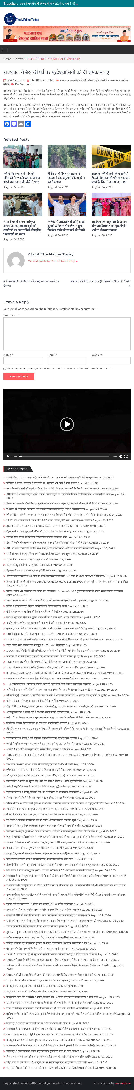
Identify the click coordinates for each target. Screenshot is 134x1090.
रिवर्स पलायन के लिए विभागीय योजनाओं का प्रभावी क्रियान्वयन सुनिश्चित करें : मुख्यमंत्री (46, 600)
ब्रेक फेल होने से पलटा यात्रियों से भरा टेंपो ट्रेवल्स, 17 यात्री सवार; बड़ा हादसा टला (45, 525)
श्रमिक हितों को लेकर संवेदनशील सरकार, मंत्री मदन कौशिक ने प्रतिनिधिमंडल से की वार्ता (47, 842)
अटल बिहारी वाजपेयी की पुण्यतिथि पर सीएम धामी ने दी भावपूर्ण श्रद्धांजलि (39, 848)
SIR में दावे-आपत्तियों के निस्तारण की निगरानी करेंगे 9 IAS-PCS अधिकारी (41, 634)
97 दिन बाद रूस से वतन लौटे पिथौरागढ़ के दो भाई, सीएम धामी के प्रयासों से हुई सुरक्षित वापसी (49, 1002)
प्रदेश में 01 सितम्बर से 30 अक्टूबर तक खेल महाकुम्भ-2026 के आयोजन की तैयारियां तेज (48, 717)
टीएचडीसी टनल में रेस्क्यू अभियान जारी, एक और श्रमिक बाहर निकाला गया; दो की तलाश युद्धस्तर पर (52, 864)
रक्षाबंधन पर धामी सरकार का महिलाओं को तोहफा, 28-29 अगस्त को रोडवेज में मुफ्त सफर (47, 678)
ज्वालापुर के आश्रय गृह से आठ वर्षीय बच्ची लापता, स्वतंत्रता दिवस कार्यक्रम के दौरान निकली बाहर (50, 831)
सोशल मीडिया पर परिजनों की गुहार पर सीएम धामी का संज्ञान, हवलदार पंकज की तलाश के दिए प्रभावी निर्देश (55, 803)
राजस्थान (114, 80)
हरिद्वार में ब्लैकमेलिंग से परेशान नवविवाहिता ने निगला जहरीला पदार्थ (36, 606)
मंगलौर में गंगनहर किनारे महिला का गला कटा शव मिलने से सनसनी (36, 723)
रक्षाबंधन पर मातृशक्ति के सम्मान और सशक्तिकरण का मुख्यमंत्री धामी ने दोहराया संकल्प (109, 226)
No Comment (23, 84)
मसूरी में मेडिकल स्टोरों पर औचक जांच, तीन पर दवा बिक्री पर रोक (36, 991)
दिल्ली (83, 80)
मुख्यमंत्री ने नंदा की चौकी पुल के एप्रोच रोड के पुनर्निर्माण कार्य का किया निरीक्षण (42, 1051)
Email (52, 355)
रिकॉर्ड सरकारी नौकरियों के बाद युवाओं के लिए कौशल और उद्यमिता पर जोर (40, 797)
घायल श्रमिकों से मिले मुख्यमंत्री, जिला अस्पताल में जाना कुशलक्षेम (36, 926)
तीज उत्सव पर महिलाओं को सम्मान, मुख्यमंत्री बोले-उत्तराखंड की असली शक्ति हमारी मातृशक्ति (48, 1056)
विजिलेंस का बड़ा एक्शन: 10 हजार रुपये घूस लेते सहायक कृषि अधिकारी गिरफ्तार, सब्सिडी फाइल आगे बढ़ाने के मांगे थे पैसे (61, 728)
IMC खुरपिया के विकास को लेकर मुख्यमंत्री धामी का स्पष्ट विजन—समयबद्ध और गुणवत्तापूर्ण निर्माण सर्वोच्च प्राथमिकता (60, 754)
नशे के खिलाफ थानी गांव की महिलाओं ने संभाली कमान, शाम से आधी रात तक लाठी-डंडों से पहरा (21, 178)
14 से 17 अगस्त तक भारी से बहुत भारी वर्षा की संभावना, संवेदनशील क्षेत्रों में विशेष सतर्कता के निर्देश (51, 954)
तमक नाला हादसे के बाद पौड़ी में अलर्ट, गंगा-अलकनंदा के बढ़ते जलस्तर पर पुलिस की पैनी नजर (49, 1034)
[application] (67, 424)
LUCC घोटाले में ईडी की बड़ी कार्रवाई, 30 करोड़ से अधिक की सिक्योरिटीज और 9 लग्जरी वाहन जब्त (52, 650)
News (63, 80)
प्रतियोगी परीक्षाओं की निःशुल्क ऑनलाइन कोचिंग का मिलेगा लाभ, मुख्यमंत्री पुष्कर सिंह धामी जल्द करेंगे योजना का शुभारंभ (61, 1013)
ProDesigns (123, 1083)
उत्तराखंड (74, 80)
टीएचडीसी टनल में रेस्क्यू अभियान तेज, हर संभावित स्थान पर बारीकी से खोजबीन (42, 792)
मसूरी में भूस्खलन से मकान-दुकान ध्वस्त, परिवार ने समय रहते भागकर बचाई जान (42, 617)
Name (8, 355)
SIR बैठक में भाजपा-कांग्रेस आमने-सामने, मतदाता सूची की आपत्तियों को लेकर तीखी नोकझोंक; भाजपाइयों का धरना (76, 3)
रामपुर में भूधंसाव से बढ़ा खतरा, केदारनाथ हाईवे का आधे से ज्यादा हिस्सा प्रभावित (42, 853)
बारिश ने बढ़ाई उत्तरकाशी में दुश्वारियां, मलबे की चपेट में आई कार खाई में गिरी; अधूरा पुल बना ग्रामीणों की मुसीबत (56, 695)
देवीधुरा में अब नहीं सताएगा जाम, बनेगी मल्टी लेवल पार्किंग (32, 700)
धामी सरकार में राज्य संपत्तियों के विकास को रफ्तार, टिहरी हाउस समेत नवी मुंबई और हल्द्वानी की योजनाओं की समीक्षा (58, 965)
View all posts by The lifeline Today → (53, 261)
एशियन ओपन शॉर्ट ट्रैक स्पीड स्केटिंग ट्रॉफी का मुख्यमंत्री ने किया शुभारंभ (40, 769)
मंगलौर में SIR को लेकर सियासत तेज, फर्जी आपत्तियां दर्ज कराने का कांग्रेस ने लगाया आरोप (48, 915)
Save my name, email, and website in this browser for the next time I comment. (60, 368)
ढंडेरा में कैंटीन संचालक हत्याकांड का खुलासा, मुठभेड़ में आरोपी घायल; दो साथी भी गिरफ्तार (47, 542)
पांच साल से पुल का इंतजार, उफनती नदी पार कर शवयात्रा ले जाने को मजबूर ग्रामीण (44, 656)
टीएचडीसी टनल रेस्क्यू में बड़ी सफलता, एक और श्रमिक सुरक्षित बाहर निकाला (41, 738)
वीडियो (6, 84)
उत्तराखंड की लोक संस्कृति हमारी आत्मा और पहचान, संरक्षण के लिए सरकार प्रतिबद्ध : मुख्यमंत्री (49, 974)
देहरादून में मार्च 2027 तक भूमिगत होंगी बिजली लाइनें (30, 570)
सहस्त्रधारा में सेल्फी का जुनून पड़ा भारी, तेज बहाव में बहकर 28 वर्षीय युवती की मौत (44, 781)
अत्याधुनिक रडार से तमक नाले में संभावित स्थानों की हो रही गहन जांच (37, 712)
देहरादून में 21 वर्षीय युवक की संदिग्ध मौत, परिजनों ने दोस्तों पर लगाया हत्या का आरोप (44, 531)
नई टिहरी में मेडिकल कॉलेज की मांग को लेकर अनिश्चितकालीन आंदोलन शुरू (41, 820)
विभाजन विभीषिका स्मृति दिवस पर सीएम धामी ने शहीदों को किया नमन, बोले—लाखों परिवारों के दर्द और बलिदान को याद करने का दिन (66, 885)
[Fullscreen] (126, 456)
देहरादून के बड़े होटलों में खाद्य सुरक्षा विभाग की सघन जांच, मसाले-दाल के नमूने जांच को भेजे (48, 1040)
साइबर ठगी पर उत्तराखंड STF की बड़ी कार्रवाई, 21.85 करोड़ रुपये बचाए (39, 904)
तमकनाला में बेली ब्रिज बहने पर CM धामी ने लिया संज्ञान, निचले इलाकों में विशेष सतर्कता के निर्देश (50, 1045)
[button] (67, 424)
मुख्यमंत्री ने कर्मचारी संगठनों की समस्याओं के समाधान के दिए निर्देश (37, 1023)
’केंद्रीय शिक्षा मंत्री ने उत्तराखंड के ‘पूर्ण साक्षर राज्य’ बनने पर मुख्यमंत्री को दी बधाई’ (44, 980)
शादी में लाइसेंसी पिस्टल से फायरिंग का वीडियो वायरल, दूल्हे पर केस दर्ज (38, 786)
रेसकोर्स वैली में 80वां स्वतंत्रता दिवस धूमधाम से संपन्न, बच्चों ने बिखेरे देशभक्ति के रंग (45, 808)
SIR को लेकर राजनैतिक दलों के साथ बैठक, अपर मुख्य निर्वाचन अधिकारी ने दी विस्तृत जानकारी (50, 548)
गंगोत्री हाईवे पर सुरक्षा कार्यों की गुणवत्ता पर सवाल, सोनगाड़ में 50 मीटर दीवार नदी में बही (46, 943)
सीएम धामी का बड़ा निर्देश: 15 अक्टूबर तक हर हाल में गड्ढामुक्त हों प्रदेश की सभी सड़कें (46, 1062)
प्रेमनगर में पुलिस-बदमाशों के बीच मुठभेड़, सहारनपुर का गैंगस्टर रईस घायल (40, 948)
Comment (10, 315)
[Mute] (120, 456)
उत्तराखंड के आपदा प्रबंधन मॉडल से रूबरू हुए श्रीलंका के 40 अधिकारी (39, 764)
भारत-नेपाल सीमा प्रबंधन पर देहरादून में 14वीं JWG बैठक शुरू (35, 645)
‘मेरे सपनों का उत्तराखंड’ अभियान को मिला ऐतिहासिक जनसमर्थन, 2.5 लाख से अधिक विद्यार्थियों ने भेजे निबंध (55, 576)
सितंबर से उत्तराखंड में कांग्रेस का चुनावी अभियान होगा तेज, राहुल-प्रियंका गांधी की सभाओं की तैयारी (66, 226)
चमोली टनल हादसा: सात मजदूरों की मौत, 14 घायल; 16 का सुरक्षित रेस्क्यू (39, 937)
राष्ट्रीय (124, 80)
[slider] (64, 456)
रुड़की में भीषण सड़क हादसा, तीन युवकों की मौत (27, 559)
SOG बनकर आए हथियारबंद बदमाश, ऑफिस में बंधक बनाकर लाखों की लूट (40, 661)
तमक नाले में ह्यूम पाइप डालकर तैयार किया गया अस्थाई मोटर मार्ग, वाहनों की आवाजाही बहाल (47, 1008)
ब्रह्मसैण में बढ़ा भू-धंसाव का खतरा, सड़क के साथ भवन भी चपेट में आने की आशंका (43, 825)
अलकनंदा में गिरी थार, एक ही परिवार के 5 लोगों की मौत (100, 281)
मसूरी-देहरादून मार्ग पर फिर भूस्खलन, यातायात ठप (29, 565)
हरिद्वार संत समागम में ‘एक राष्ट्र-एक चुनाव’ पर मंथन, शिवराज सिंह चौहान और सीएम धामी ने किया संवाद (53, 514)
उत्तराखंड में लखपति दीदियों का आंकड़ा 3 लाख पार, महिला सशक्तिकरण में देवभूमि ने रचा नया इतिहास (52, 959)
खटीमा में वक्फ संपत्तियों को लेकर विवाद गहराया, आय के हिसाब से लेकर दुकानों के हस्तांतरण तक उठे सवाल (54, 920)
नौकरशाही (92, 80)
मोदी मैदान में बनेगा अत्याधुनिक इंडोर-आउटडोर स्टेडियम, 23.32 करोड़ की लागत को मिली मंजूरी (50, 870)
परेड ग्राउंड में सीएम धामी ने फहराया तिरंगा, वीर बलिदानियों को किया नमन (39, 859)
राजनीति (103, 80)
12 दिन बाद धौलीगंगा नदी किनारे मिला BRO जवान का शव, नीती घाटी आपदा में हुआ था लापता (49, 520)
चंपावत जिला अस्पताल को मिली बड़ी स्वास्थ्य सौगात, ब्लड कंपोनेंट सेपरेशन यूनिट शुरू (44, 667)
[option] (50, 4)
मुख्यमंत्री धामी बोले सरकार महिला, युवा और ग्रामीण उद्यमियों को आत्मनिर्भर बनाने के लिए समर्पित (50, 628)
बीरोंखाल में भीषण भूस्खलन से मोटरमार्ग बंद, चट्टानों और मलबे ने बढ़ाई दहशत (66, 178)
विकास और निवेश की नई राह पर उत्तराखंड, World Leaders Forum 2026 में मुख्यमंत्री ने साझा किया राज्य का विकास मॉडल (67, 581)
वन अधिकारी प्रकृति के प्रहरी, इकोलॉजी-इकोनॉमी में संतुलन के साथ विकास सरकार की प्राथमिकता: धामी (54, 673)
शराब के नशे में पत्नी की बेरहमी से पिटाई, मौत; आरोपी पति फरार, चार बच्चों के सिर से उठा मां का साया (111, 178)
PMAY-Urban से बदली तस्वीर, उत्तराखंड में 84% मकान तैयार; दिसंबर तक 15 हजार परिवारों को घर (53, 639)
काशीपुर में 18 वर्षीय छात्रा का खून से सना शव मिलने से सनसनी (35, 622)
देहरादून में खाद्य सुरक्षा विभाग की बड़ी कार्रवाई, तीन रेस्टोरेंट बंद (34, 986)
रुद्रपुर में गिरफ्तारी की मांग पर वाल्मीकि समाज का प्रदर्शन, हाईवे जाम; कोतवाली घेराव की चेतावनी (50, 1067)
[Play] (8, 456)
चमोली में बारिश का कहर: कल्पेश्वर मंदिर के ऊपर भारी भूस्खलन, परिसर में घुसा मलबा (44, 743)
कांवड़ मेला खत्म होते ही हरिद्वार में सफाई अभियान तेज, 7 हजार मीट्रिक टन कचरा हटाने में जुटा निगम (52, 997)
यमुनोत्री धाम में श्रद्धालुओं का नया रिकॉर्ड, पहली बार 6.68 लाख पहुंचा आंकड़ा (41, 553)
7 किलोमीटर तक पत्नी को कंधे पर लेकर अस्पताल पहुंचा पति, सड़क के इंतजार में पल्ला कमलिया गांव (51, 689)
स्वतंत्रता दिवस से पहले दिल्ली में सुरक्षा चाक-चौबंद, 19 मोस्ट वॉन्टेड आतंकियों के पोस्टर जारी (48, 1028)
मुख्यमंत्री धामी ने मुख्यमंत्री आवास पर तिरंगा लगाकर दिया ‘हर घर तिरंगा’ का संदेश (43, 909)
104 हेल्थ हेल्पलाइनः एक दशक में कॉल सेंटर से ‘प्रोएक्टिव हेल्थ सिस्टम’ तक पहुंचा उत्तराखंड (48, 684)
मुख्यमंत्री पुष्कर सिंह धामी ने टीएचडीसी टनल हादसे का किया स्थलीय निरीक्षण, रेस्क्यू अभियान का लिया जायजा (56, 932)
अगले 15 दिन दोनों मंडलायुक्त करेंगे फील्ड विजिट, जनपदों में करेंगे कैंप (38, 749)
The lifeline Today (42, 80)
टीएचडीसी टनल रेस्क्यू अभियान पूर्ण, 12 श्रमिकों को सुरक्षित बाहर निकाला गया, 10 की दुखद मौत (50, 706)
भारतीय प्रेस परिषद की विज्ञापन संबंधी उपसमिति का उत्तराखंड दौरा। (37, 537)
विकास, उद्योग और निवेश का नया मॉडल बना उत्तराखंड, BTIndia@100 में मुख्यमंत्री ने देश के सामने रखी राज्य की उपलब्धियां (64, 591)
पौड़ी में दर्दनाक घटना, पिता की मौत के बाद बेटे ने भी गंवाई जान (34, 611)
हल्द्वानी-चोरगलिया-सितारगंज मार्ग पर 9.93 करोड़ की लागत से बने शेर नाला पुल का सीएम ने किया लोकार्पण (54, 836)
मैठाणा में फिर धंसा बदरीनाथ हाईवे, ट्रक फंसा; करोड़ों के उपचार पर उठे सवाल (41, 814)
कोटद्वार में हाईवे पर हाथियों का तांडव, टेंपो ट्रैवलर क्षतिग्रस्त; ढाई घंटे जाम (39, 775)
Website (97, 355)
